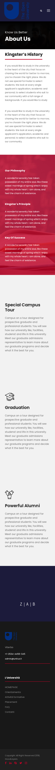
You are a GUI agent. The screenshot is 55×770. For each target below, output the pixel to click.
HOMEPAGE (11, 687)
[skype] (15, 763)
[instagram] (26, 763)
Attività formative (15, 697)
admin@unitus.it (13, 658)
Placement (11, 702)
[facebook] (5, 763)
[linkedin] (10, 763)
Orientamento (13, 692)
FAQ (7, 707)
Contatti (9, 712)
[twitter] (20, 763)
